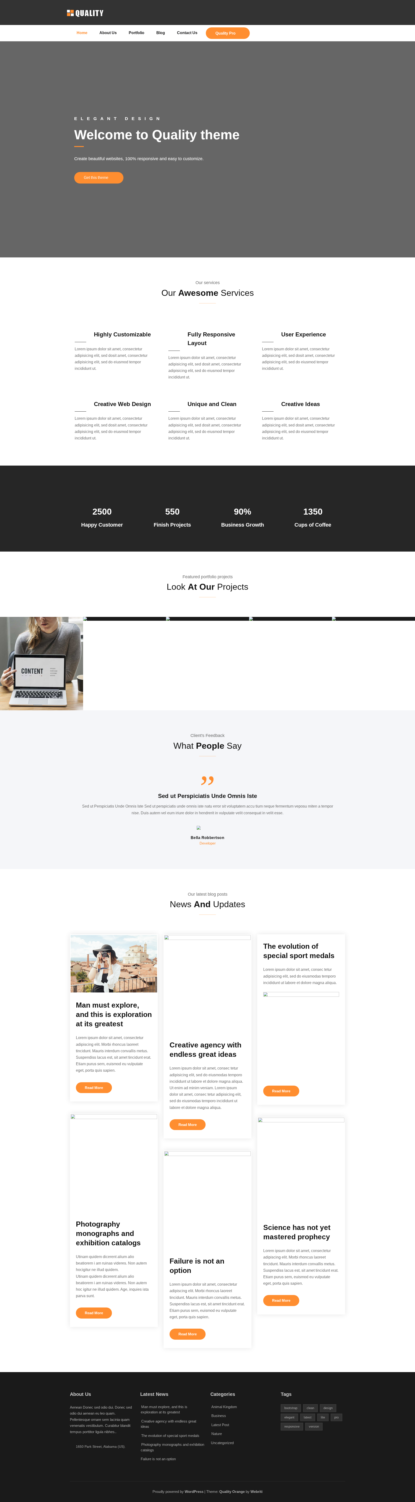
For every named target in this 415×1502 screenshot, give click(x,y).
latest (307, 1417)
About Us (108, 33)
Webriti (256, 1492)
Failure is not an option (158, 1459)
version (314, 1426)
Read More (94, 1088)
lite (323, 1417)
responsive (291, 1426)
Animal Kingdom (224, 1407)
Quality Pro (225, 33)
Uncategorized (222, 1443)
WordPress (194, 1492)
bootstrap (290, 1408)
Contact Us (187, 33)
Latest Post (220, 1425)
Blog (160, 33)
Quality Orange (232, 1492)
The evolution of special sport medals (170, 1436)
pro (336, 1417)
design (328, 1408)
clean (310, 1408)
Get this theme (96, 178)
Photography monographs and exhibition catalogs (108, 1233)
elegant (289, 1417)
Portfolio (136, 33)
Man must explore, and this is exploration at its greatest (114, 1014)
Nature (216, 1434)
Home (82, 33)
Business (218, 1416)
